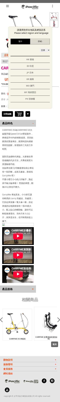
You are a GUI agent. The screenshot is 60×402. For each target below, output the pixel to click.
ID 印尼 (30, 66)
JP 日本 (30, 72)
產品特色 (18, 123)
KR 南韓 (30, 79)
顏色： (4, 93)
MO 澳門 (30, 85)
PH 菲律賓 (30, 98)
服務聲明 (29, 364)
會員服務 (29, 368)
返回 (55, 344)
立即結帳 (7, 114)
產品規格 (18, 289)
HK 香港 (30, 59)
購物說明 (29, 359)
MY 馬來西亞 (30, 92)
